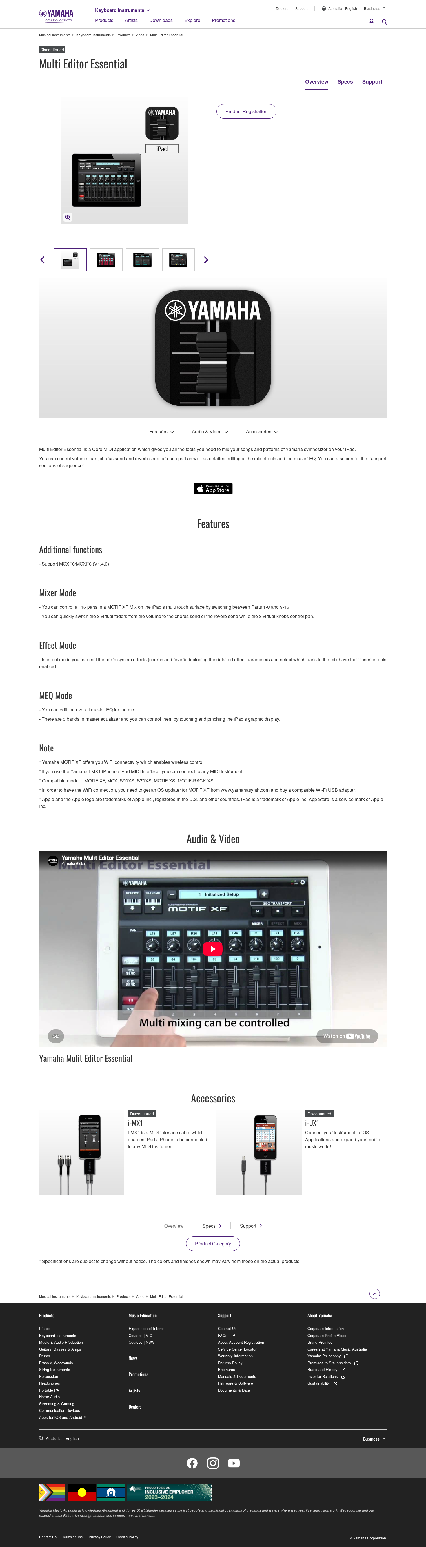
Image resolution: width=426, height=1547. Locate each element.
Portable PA (49, 1390)
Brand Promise (319, 1342)
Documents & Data (234, 1390)
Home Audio (49, 1396)
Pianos (45, 1328)
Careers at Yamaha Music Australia (337, 1349)
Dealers (282, 8)
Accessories (258, 431)
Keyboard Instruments (119, 10)
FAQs (222, 1335)
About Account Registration (241, 1342)
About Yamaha (319, 1315)
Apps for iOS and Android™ (62, 1417)
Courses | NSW (141, 1342)
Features (158, 431)
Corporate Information (325, 1328)
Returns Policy (230, 1362)
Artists (131, 20)
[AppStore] (213, 488)
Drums (44, 1355)
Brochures (226, 1369)
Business (372, 8)
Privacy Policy (100, 1536)
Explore (192, 20)
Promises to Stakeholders (329, 1362)
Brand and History (322, 1369)
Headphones (49, 1383)
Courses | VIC (140, 1335)
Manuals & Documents (237, 1376)
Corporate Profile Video (326, 1335)
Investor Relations (322, 1376)
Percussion (48, 1376)
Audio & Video (207, 431)
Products (104, 20)
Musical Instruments (54, 34)
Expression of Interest (147, 1328)
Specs (345, 81)
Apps (140, 34)
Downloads (161, 20)
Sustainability (318, 1383)
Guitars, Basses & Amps (60, 1349)
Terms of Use (72, 1536)
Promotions (223, 20)
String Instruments (54, 1369)
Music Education (143, 1315)
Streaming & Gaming (56, 1403)
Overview (316, 81)
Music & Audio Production (61, 1342)
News (133, 1357)
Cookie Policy (127, 1536)
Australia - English (342, 8)
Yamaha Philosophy (324, 1355)
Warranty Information (235, 1355)
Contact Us (227, 1328)
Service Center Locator (237, 1349)
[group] (70, 259)
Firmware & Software (235, 1383)
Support (301, 8)
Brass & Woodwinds (56, 1362)
